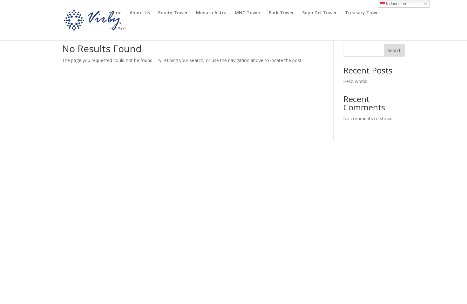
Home (114, 13)
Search (395, 50)
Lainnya (117, 28)
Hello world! (355, 81)
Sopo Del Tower (319, 13)
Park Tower (281, 13)
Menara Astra (211, 13)
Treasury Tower (362, 13)
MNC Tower (248, 13)
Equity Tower (173, 13)
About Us (140, 13)
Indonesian (395, 3)
